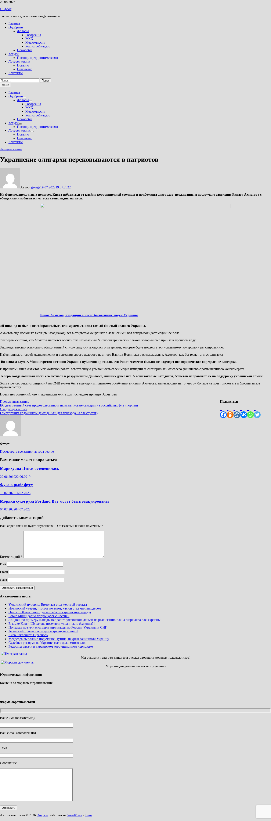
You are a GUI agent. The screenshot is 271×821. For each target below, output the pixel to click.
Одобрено (15, 27)
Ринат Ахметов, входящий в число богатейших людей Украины (89, 315)
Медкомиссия (35, 42)
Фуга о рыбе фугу (16, 484)
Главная (14, 23)
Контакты (15, 73)
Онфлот (5, 9)
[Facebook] (223, 411)
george (35, 187)
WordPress (74, 815)
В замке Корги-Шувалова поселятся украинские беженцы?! (51, 623)
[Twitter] (257, 411)
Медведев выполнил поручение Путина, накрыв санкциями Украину (58, 639)
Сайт (3, 580)
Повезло (23, 65)
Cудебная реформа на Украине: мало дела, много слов (47, 642)
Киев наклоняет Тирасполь (28, 635)
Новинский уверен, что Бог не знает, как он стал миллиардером (54, 608)
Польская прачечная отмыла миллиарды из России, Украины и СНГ (57, 627)
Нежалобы (24, 50)
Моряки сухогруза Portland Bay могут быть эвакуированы (54, 501)
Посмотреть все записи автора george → (29, 451)
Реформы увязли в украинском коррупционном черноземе (50, 646)
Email (4, 572)
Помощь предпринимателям (37, 57)
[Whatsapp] (250, 411)
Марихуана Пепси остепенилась (29, 468)
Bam (88, 815)
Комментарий (11, 556)
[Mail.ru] (237, 411)
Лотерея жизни (19, 61)
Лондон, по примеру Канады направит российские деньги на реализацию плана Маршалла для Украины (84, 620)
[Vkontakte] (243, 411)
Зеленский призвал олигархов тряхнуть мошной (43, 631)
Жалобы (23, 31)
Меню (5, 85)
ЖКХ (29, 38)
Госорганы (33, 35)
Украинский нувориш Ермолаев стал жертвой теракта (47, 604)
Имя (3, 564)
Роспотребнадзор (37, 46)
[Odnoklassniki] (230, 411)
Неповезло (24, 69)
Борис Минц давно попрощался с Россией (38, 616)
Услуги (13, 54)
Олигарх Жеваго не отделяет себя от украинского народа (49, 612)
